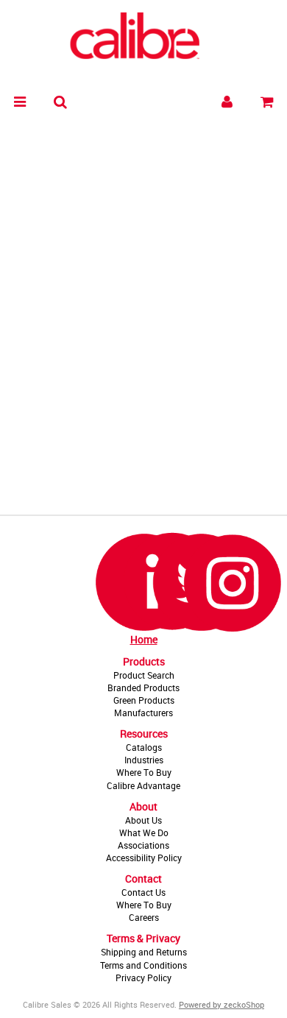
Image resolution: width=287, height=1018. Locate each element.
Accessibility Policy (144, 857)
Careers (144, 917)
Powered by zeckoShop (221, 1004)
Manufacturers (143, 712)
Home (143, 639)
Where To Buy (143, 772)
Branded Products (143, 687)
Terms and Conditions (143, 965)
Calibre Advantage (143, 785)
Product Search (143, 675)
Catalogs (144, 747)
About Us (143, 820)
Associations (143, 845)
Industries (143, 760)
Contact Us (143, 892)
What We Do (144, 832)
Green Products (143, 700)
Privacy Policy (143, 977)
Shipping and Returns (144, 952)
